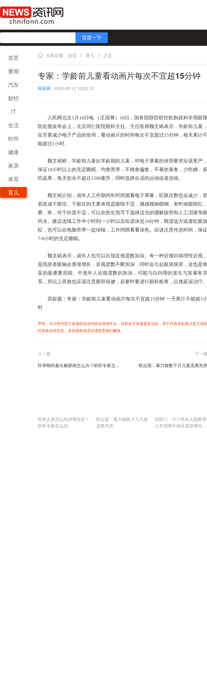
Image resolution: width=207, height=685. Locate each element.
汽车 (13, 84)
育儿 (13, 192)
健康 (13, 152)
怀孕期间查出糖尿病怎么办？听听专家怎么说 (80, 365)
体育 (13, 179)
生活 (13, 125)
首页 (13, 57)
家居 (13, 165)
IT (13, 111)
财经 (13, 98)
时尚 (13, 138)
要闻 (13, 71)
